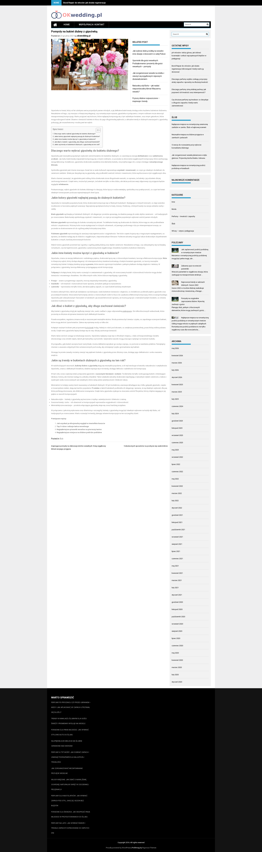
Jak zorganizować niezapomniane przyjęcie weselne (67, 770)
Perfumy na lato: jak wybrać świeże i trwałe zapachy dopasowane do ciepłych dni (70, 828)
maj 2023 (175, 450)
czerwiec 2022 (177, 472)
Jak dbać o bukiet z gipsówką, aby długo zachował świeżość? (77, 142)
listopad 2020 (177, 609)
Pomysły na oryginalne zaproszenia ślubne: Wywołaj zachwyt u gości (188, 301)
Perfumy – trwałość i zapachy (183, 216)
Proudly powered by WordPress (118, 848)
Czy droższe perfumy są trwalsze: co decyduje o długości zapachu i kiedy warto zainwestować (190, 103)
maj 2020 (175, 653)
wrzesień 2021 (177, 537)
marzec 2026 (177, 363)
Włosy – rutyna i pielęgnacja (183, 231)
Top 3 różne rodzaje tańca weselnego (73, 426)
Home (67, 24)
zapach (98, 287)
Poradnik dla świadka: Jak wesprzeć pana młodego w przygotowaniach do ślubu (70, 814)
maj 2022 (175, 479)
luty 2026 (175, 370)
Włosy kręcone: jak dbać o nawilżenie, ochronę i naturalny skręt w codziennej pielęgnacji (70, 784)
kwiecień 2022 (177, 486)
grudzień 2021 (177, 515)
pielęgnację (127, 311)
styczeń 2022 (177, 508)
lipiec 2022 (176, 464)
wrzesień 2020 (177, 624)
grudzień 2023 (177, 421)
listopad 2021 (177, 522)
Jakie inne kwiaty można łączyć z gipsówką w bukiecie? (75, 139)
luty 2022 (175, 501)
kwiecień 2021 (177, 573)
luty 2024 (175, 414)
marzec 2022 (177, 493)
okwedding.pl (83, 35)
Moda (174, 209)
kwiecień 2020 (177, 660)
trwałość (67, 284)
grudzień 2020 (177, 602)
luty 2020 (175, 675)
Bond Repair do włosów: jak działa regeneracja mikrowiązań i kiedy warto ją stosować (102, 3)
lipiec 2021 (176, 551)
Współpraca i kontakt (91, 24)
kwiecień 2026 (177, 356)
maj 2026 (175, 348)
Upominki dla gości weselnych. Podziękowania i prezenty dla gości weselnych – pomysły (148, 63)
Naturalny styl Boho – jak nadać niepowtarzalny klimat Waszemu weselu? (147, 89)
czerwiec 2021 (177, 559)
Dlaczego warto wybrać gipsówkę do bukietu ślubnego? (75, 134)
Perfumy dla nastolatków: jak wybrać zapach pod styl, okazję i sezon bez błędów (69, 801)
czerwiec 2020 (177, 646)
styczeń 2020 (177, 682)
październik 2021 (178, 530)
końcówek (89, 328)
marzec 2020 (177, 667)
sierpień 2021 (177, 544)
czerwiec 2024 (177, 406)
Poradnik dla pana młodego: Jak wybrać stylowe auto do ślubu (70, 732)
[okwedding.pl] (55, 24)
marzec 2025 (177, 392)
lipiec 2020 (176, 638)
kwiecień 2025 (177, 385)
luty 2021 (175, 588)
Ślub (61, 439)
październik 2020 (178, 617)
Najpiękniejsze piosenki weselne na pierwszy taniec (79, 429)
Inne (173, 202)
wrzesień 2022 (177, 457)
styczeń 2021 (177, 595)
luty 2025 (175, 399)
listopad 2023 (177, 428)
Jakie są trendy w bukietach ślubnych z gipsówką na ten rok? (77, 144)
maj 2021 (175, 566)
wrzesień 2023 (177, 435)
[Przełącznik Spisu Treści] (97, 130)
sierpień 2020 (177, 631)
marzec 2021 (177, 580)
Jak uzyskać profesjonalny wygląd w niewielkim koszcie (81, 423)
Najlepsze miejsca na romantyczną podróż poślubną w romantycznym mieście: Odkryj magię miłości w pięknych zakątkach (190, 321)
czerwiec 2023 (177, 443)
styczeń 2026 (177, 377)
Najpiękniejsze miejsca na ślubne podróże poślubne (79, 432)
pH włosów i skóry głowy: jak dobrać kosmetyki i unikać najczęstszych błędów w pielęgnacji (189, 56)
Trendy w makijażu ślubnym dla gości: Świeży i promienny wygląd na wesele (69, 721)
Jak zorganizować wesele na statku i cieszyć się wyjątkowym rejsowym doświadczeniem (148, 76)
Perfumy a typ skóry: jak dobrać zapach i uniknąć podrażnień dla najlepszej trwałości (70, 757)
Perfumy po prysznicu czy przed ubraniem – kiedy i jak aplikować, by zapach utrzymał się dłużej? (71, 707)
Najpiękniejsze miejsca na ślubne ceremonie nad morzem (66, 743)
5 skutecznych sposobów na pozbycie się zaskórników (146, 446)
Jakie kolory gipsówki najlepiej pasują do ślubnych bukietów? (77, 136)
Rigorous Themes (149, 848)
